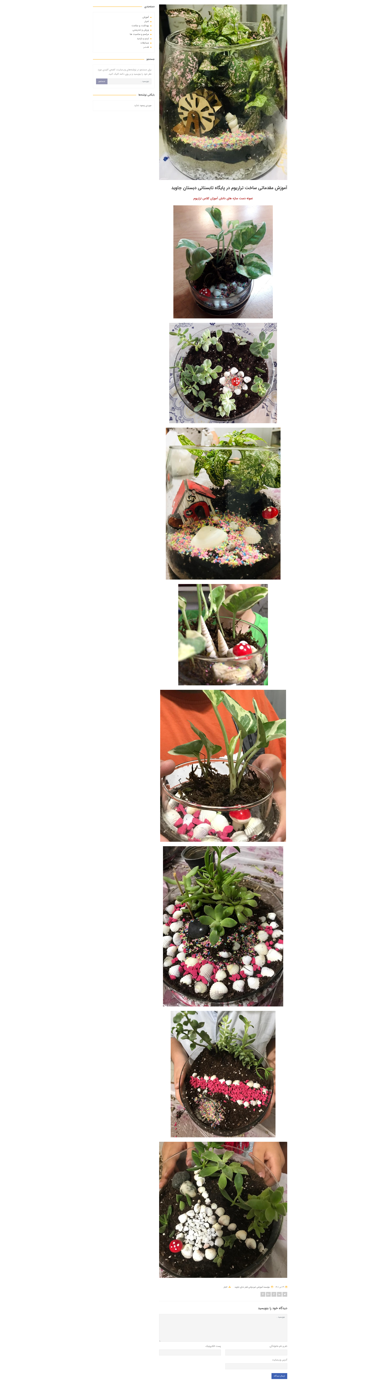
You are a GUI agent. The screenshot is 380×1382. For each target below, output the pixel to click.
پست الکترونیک (213, 1346)
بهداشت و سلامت (140, 25)
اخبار (225, 1287)
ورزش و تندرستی (141, 30)
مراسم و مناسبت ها (139, 34)
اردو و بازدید (143, 38)
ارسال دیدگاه (279, 1376)
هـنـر (146, 47)
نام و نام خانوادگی (278, 1346)
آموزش (145, 17)
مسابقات (144, 43)
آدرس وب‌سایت (279, 1360)
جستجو (101, 81)
